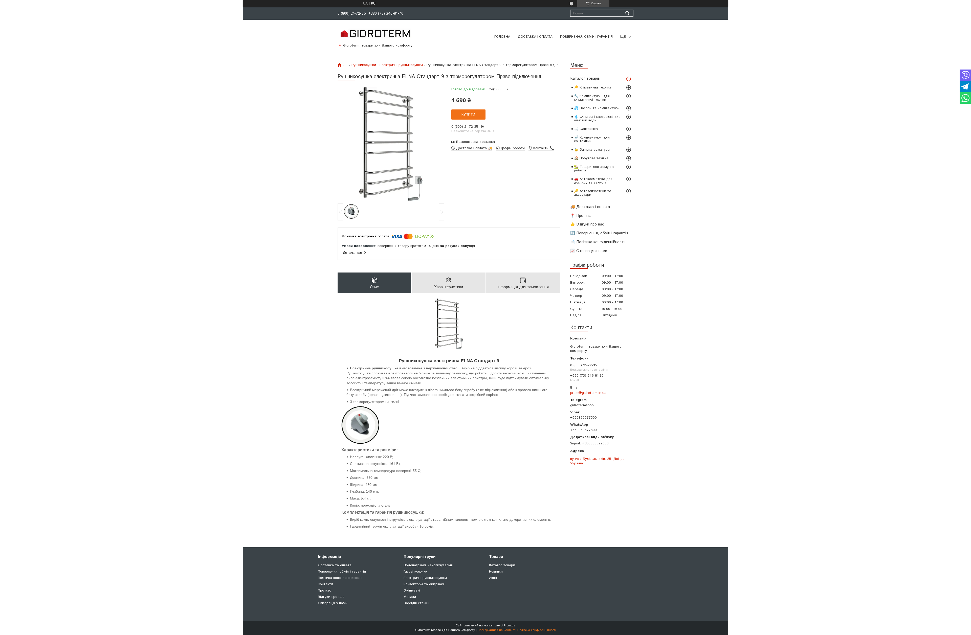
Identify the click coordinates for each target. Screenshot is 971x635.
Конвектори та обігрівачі (424, 584)
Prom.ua (509, 625)
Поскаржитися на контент (496, 630)
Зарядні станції (416, 603)
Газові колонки (415, 571)
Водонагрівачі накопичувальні (428, 565)
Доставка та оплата (334, 565)
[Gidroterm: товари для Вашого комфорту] (375, 33)
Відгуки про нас (331, 596)
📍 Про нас (580, 215)
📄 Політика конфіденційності (597, 242)
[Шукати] (627, 13)
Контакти (325, 584)
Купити (468, 114)
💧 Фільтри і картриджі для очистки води (597, 118)
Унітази (410, 596)
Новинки (496, 571)
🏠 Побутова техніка (591, 158)
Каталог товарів (585, 78)
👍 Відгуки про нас (587, 224)
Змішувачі (412, 590)
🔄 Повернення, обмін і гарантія (599, 233)
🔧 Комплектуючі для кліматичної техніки (592, 98)
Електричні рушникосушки (401, 65)
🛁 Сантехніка (586, 128)
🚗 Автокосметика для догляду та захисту (593, 180)
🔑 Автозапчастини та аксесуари (592, 193)
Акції (493, 577)
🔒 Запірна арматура (592, 149)
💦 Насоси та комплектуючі (597, 108)
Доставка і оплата (535, 36)
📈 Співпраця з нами (588, 251)
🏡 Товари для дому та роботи (594, 168)
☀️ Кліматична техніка (592, 87)
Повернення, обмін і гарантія (586, 36)
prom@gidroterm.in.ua (588, 392)
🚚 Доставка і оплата (590, 207)
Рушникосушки (363, 65)
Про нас (324, 590)
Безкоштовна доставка (475, 142)
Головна (502, 36)
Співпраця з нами (332, 603)
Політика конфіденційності (340, 577)
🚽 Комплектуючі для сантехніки (592, 139)
